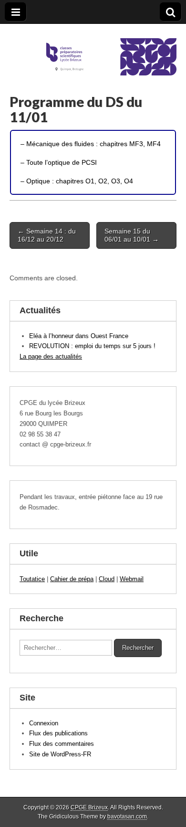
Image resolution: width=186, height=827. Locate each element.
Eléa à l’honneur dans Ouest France (78, 335)
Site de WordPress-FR (60, 754)
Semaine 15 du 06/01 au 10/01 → (131, 235)
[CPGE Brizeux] (93, 49)
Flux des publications (58, 733)
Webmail (132, 579)
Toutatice (32, 579)
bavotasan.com (127, 816)
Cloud (106, 579)
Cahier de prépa (71, 579)
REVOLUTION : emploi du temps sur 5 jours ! (92, 346)
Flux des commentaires (61, 743)
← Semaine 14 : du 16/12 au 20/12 (47, 235)
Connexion (43, 723)
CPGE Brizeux (89, 807)
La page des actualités (51, 356)
